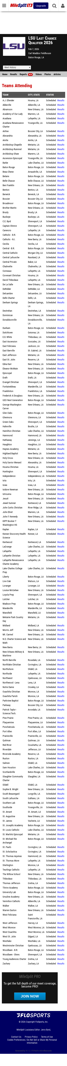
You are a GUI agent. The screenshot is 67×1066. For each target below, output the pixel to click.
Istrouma (7, 494)
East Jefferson (9, 355)
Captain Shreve (10, 225)
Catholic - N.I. (9, 239)
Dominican (8, 315)
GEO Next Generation (13, 400)
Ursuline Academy (11, 896)
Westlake (7, 941)
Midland (6, 625)
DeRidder (7, 289)
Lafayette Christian (11, 555)
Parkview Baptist (10, 700)
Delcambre (8, 293)
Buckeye (6, 216)
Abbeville (7, 104)
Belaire (6, 176)
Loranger (7, 585)
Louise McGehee (10, 590)
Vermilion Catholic (11, 901)
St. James (7, 820)
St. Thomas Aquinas (12, 856)
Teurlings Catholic (11, 869)
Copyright (30, 1022)
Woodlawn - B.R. (10, 950)
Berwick (6, 194)
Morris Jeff (8, 630)
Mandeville (8, 608)
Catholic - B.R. (9, 234)
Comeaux (7, 271)
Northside (7, 673)
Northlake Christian (12, 664)
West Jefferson (10, 923)
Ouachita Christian (11, 691)
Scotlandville (9, 772)
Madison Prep (9, 603)
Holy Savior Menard (12, 462)
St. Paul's (7, 847)
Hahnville (7, 426)
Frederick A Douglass (13, 395)
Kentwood (7, 542)
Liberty (6, 576)
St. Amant (7, 811)
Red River (7, 745)
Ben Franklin (8, 185)
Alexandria (7, 135)
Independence (9, 476)
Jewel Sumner (9, 503)
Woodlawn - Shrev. (11, 954)
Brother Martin (9, 207)
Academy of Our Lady (13, 113)
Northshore (8, 669)
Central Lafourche (11, 257)
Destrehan (7, 310)
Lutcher (6, 599)
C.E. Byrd (7, 221)
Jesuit (5, 498)
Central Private (10, 261)
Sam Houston (9, 767)
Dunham (6, 328)
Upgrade (41, 5)
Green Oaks (8, 422)
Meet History (10, 67)
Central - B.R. (9, 248)
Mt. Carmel (8, 634)
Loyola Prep (8, 594)
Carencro (7, 230)
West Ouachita (9, 932)
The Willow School (11, 874)
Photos (47, 74)
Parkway (6, 705)
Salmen (6, 763)
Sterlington (8, 865)
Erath (5, 377)
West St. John (9, 936)
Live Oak (7, 581)
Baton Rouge (9, 167)
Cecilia (6, 243)
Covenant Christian (11, 275)
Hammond (7, 435)
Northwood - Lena (11, 682)
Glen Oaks (7, 412)
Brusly (5, 212)
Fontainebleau (9, 386)
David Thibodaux (10, 280)
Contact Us (16, 1037)
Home (4, 74)
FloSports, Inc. (41, 1022)
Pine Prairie (8, 717)
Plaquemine (8, 722)
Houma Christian (10, 467)
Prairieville (8, 736)
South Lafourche (10, 798)
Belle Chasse (9, 180)
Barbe (5, 162)
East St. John (9, 359)
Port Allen (7, 731)
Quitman (7, 740)
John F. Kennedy (10, 516)
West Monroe (9, 927)
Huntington (8, 471)
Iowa (5, 485)
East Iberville (9, 350)
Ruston (6, 758)
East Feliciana (9, 346)
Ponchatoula (9, 727)
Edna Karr (7, 364)
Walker (6, 905)
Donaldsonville (10, 319)
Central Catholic (10, 252)
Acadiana (7, 118)
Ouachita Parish (10, 696)
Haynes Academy (11, 449)
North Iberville (9, 660)
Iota (4, 480)
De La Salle (8, 284)
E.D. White (7, 337)
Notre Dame (8, 687)
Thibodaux (7, 878)
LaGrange (7, 546)
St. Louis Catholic (11, 829)
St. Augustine (9, 816)
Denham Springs (10, 302)
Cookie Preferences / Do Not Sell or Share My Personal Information (32, 1041)
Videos (39, 74)
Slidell (5, 784)
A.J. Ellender (8, 100)
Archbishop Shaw (11, 153)
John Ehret (8, 512)
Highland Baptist (10, 453)
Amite (5, 140)
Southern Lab (9, 802)
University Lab (9, 892)
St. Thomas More (11, 860)
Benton (6, 189)
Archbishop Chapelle (12, 144)
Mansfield (7, 612)
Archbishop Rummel (12, 149)
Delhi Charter (9, 298)
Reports (26, 74)
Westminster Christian (13, 945)
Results (13, 74)
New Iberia (7, 647)
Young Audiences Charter (14, 959)
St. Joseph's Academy (13, 825)
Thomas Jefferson (11, 883)
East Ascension (10, 341)
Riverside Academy (11, 754)
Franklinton (8, 391)
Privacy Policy (31, 1037)
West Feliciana (9, 914)
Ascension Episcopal (12, 158)
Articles (57, 74)
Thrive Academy (10, 887)
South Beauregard (11, 793)
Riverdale (7, 749)
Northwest (7, 678)
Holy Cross (8, 458)
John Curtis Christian (12, 507)
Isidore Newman (10, 489)
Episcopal (7, 373)
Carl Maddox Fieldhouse (39, 53)
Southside (7, 807)
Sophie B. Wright (10, 789)
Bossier (6, 198)
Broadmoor (8, 203)
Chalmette (7, 266)
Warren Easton (9, 910)
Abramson (7, 109)
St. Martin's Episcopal (13, 834)
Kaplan (6, 529)
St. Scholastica (10, 851)
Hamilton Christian (11, 431)
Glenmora (7, 417)
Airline (6, 131)
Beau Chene (8, 171)
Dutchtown (8, 332)
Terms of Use (47, 1037)
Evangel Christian (11, 382)
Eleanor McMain (10, 368)
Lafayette (7, 551)
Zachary (6, 963)
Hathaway (7, 440)
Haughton (7, 444)
